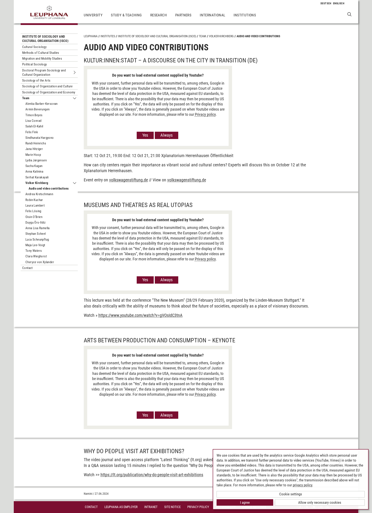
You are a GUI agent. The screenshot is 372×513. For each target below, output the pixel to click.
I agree (245, 502)
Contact (27, 268)
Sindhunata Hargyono (39, 138)
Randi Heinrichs (35, 143)
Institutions (245, 15)
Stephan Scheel (35, 234)
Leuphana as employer (121, 507)
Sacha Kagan (33, 166)
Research (158, 15)
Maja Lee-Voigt (35, 245)
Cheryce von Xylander (39, 262)
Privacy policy (205, 114)
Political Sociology (34, 64)
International (212, 15)
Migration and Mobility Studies (42, 58)
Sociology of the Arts (36, 80)
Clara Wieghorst (36, 256)
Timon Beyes (33, 115)
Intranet (151, 507)
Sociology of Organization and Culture (47, 86)
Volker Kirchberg (36, 183)
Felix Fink (31, 132)
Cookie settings (290, 494)
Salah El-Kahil (34, 126)
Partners (183, 15)
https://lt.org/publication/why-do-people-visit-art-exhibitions (152, 474)
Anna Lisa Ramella (37, 228)
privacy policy (302, 485)
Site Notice (172, 507)
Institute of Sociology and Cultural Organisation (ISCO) (45, 39)
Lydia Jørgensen (36, 160)
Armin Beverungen (37, 109)
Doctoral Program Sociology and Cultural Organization (44, 72)
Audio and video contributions (49, 188)
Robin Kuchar (34, 200)
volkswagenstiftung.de (128, 179)
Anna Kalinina (34, 171)
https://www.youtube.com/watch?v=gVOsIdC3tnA (140, 315)
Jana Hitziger (34, 149)
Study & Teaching (126, 15)
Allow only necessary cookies (319, 502)
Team (25, 98)
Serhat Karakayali (37, 177)
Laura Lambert (35, 205)
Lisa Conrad (33, 121)
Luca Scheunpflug (37, 239)
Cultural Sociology (34, 47)
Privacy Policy (198, 507)
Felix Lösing (33, 211)
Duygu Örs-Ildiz (35, 222)
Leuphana (91, 36)
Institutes (108, 36)
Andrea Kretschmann (39, 194)
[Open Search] (349, 14)
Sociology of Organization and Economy (48, 92)
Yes (145, 135)
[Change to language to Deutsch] (326, 3)
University (93, 15)
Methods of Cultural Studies (40, 53)
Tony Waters (33, 251)
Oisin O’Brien (33, 217)
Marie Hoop (33, 155)
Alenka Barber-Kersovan (41, 104)
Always (166, 135)
